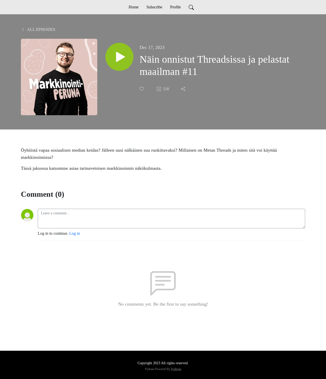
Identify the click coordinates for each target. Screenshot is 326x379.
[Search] (191, 7)
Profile (175, 7)
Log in (74, 233)
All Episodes (40, 29)
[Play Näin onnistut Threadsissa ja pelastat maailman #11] (119, 57)
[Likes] (142, 89)
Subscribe (154, 7)
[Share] (184, 89)
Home (134, 7)
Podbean (176, 369)
